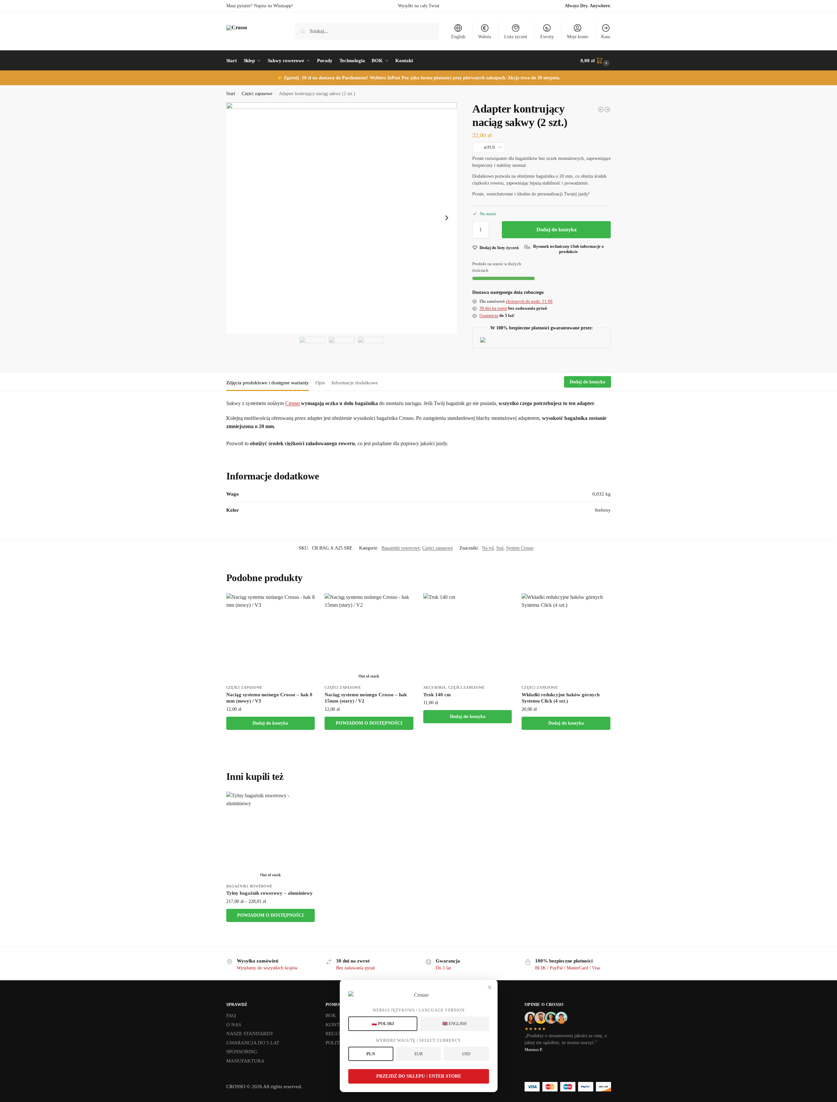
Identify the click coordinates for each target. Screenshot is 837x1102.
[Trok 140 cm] (467, 637)
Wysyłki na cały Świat (418, 5)
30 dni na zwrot (493, 308)
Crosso (293, 403)
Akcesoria (434, 687)
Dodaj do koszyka (556, 229)
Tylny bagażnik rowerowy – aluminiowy (269, 893)
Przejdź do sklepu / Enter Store (418, 1076)
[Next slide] (447, 218)
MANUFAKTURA (245, 1061)
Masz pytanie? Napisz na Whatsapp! (259, 5)
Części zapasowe (257, 93)
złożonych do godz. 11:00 (529, 301)
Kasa (605, 36)
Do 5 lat (443, 967)
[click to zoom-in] (341, 217)
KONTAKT (337, 1024)
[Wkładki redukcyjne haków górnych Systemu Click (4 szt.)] (566, 637)
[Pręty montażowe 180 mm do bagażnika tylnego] (607, 109)
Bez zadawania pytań (355, 967)
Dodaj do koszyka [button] (270, 723)
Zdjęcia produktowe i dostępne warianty (267, 382)
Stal (500, 548)
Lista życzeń (515, 36)
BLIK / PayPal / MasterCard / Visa (567, 967)
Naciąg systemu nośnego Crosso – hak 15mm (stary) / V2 (366, 698)
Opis (320, 382)
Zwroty (547, 36)
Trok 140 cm (437, 694)
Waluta (484, 36)
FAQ (231, 1015)
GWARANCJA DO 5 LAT (252, 1042)
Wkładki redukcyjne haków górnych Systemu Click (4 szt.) (561, 698)
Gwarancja (489, 315)
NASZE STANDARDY (250, 1033)
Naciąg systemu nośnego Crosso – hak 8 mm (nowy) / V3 (269, 698)
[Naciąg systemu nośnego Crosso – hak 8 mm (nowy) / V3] (270, 637)
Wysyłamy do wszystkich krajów (267, 967)
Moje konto (577, 36)
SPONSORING (241, 1051)
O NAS (233, 1024)
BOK (331, 1015)
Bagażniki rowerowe (401, 548)
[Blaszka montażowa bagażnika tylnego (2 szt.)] (601, 109)
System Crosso (519, 548)
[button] (595, 60)
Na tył (488, 548)
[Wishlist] (305, 603)
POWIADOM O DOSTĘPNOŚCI (369, 723)
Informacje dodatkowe (355, 382)
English (458, 36)
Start (230, 93)
